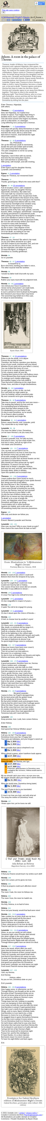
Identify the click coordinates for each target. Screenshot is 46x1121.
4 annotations (20, 126)
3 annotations (18, 110)
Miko (18, 741)
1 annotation (6, 165)
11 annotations (21, 356)
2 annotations (19, 436)
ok (3, 12)
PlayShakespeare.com (33, 1115)
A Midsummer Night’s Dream (15, 17)
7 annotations (22, 448)
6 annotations (20, 140)
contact (22, 1113)
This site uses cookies (10, 10)
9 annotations (20, 733)
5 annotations (20, 400)
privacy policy (31, 1113)
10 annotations (19, 186)
